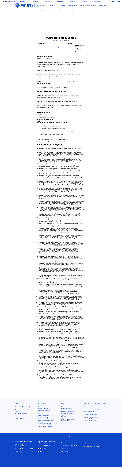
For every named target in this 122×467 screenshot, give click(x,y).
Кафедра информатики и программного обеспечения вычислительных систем (51, 48)
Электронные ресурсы (20, 415)
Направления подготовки (44, 410)
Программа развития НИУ (21, 409)
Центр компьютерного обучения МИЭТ (46, 421)
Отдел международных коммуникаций (89, 412)
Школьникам (22, 1)
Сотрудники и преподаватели (22, 413)
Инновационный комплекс (67, 406)
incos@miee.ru (78, 49)
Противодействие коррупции (67, 458)
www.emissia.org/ (49, 185)
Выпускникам (97, 1)
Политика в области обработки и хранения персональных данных (45, 459)
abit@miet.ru (41, 451)
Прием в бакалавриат (43, 413)
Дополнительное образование (45, 418)
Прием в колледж (42, 412)
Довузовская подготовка (44, 406)
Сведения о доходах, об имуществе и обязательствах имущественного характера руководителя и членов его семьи (93, 460)
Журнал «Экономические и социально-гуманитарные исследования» (67, 419)
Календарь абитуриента (44, 408)
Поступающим (35, 1)
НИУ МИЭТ (40, 10)
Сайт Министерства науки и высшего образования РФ (44, 424)
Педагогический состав (66, 10)
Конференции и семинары (67, 411)
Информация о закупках (21, 416)
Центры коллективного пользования (66, 409)
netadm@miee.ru (19, 451)
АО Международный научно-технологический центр (91, 415)
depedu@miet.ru (65, 442)
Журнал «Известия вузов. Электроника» (67, 415)
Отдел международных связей (91, 409)
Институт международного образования (90, 407)
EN (114, 1)
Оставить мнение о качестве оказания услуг (45, 427)
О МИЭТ (17, 403)
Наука (63, 403)
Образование (42, 403)
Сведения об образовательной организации (22, 407)
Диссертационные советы (67, 413)
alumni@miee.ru (64, 451)
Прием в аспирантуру (43, 417)
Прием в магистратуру (43, 415)
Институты (17, 411)
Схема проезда (19, 418)
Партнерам (85, 1)
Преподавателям (60, 1)
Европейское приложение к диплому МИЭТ (91, 418)
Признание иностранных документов (90, 421)
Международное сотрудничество (95, 403)
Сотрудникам (73, 1)
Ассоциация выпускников (69, 445)
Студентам (47, 1)
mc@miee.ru (87, 442)
